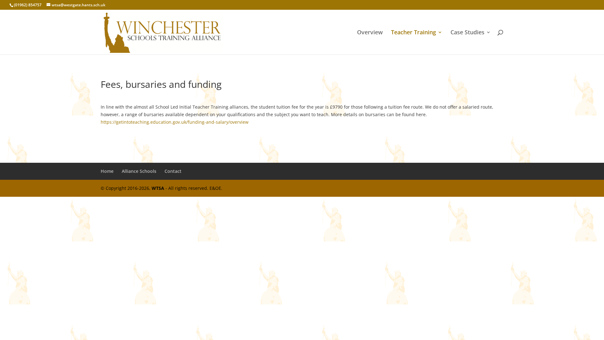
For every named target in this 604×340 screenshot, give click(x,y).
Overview (370, 33)
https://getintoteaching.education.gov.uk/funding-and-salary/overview (175, 122)
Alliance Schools (139, 171)
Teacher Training (413, 33)
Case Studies (467, 33)
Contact (173, 171)
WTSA (158, 188)
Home (107, 171)
